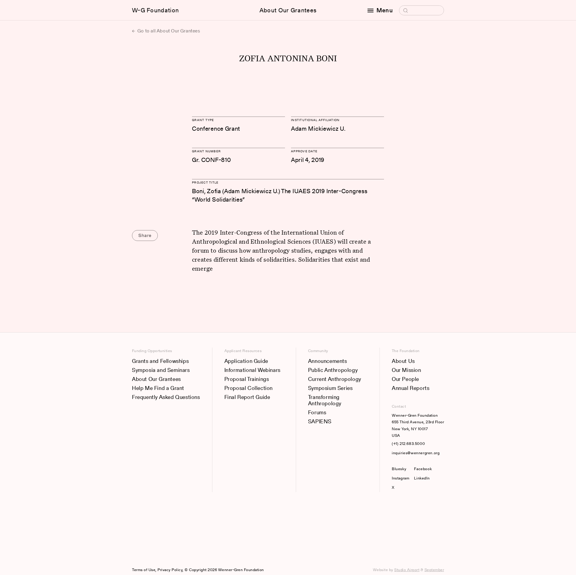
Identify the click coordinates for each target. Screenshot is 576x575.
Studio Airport (406, 570)
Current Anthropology (334, 379)
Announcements (327, 361)
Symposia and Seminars (161, 370)
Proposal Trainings (246, 379)
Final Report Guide (247, 397)
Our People (405, 379)
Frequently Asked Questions (166, 397)
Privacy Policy (170, 570)
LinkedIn (422, 478)
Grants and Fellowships (160, 361)
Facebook (423, 469)
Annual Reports (410, 388)
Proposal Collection (248, 388)
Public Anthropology (333, 370)
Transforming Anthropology (324, 400)
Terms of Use (143, 570)
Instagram (400, 478)
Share (145, 235)
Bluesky (400, 469)
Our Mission (406, 370)
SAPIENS (320, 421)
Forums (317, 412)
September (434, 570)
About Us (403, 361)
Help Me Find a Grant (158, 388)
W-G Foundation (155, 10)
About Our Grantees (288, 10)
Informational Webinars (252, 370)
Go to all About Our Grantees (168, 30)
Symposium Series (330, 388)
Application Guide (246, 361)
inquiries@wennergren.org (416, 453)
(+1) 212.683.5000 (408, 443)
